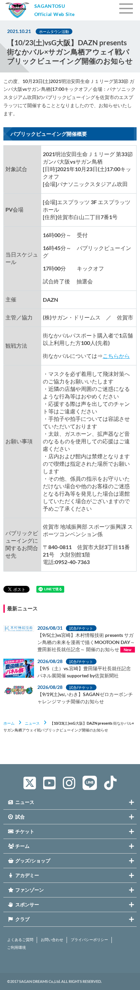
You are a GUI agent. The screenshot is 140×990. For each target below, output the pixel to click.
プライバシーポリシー (89, 940)
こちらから (116, 355)
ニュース (32, 723)
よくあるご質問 (20, 940)
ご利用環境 (16, 947)
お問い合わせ (52, 940)
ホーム (9, 723)
